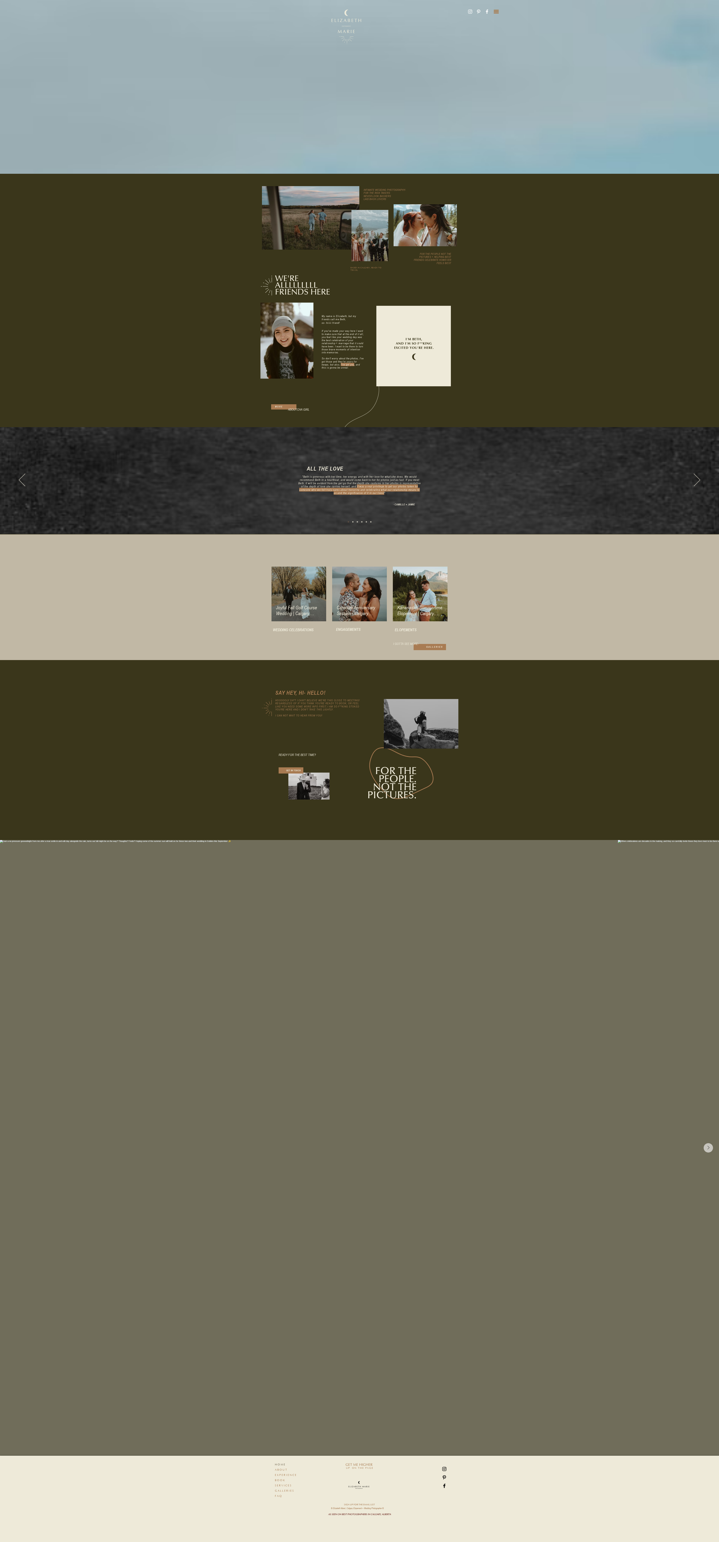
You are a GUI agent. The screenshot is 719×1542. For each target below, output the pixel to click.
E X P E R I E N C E (285, 1475)
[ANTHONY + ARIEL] (366, 521)
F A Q (278, 1496)
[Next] (697, 480)
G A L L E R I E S (284, 1490)
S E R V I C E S (283, 1485)
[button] (496, 11)
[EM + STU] (357, 521)
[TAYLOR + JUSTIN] (353, 521)
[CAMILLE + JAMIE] (348, 521)
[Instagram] (470, 11)
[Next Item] (708, 1148)
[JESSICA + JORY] (370, 521)
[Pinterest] (478, 11)
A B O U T (281, 1469)
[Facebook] (487, 11)
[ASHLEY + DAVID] (361, 521)
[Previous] (22, 480)
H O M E (280, 1464)
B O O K (280, 1480)
